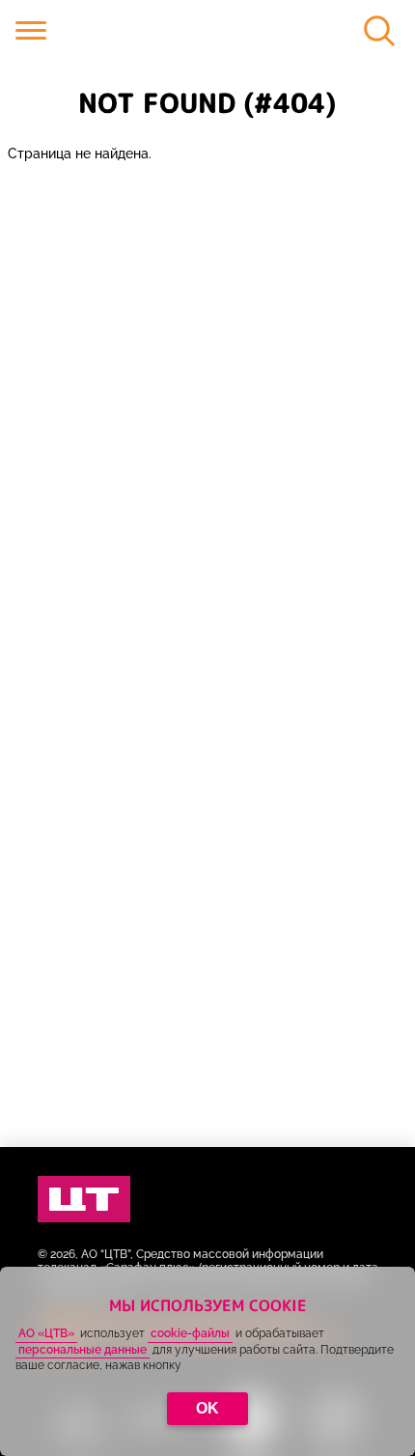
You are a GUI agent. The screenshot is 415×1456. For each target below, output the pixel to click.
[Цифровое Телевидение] (84, 1199)
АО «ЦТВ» (46, 1333)
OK (207, 1408)
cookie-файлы (190, 1333)
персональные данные (82, 1350)
